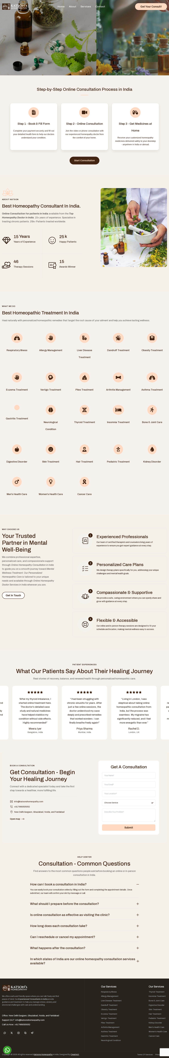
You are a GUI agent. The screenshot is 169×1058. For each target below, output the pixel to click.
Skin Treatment (155, 1010)
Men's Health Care (156, 1027)
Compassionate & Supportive (124, 592)
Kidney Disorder (155, 1023)
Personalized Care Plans (120, 564)
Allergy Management (109, 996)
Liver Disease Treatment (111, 1001)
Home (61, 6)
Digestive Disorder (156, 1005)
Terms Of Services (145, 1055)
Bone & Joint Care (156, 1001)
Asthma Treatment (109, 1032)
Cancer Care (154, 1036)
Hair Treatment (155, 1014)
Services (86, 6)
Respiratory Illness (109, 992)
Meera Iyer (35, 728)
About (72, 6)
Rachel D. (134, 728)
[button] (80, 71)
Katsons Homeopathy (43, 1055)
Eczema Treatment (109, 1014)
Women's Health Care (158, 1032)
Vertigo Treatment (109, 1018)
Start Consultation (84, 160)
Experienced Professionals (122, 536)
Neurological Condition (111, 1040)
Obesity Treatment (109, 1010)
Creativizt (75, 1055)
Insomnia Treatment (157, 996)
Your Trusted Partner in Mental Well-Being (24, 543)
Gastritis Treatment (109, 1036)
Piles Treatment (107, 1023)
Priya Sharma (84, 728)
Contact (100, 6)
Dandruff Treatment (109, 1005)
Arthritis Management (110, 1027)
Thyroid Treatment (157, 992)
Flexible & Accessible (117, 620)
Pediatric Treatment (157, 1018)
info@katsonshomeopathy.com (28, 801)
